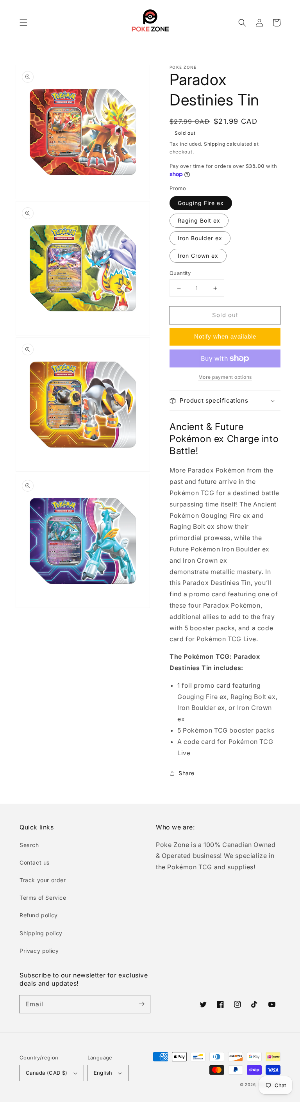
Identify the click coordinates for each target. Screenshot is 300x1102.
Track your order (43, 880)
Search (29, 845)
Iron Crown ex (198, 255)
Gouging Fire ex (201, 203)
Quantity (180, 273)
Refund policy (39, 915)
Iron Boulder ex (200, 238)
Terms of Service (43, 897)
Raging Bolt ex (199, 220)
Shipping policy (41, 933)
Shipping (214, 144)
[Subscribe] (141, 1004)
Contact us (35, 862)
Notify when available (225, 336)
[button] (23, 22)
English (103, 1073)
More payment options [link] (225, 377)
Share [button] (187, 773)
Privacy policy (39, 950)
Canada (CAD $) (47, 1073)
